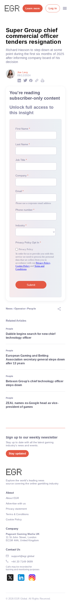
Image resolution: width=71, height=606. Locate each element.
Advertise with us (16, 503)
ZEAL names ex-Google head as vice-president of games (32, 404)
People (31, 308)
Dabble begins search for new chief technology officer (30, 335)
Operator (19, 308)
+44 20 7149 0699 (22, 561)
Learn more (32, 8)
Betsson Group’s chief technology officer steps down (35, 383)
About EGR (12, 498)
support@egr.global (22, 556)
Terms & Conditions (17, 514)
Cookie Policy (14, 519)
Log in (53, 8)
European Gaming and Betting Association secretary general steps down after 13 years (35, 359)
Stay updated (17, 453)
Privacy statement (16, 508)
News (9, 308)
